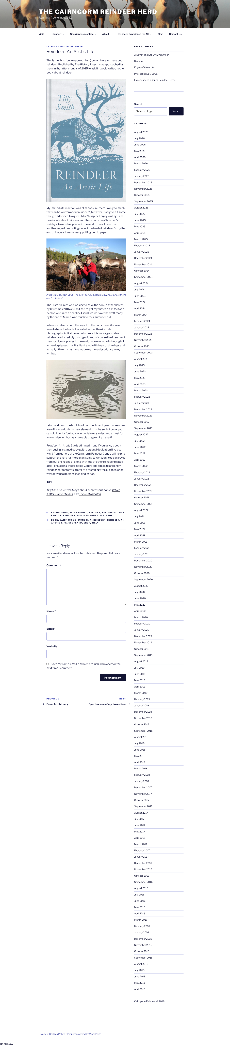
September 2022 (143, 428)
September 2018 (143, 730)
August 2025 (141, 207)
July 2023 (139, 365)
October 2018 (141, 724)
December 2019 (143, 636)
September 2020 (143, 579)
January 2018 (141, 781)
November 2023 (143, 339)
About (105, 34)
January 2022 (141, 478)
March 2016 (140, 919)
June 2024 (140, 295)
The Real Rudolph (90, 494)
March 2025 (141, 239)
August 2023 (141, 358)
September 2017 (143, 806)
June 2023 (140, 371)
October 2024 (142, 270)
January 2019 (141, 705)
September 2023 (143, 352)
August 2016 (141, 888)
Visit (41, 34)
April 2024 (139, 308)
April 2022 (139, 459)
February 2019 (142, 699)
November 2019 (143, 642)
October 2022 (141, 421)
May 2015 (139, 982)
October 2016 (141, 875)
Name (51, 611)
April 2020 (140, 610)
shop (87, 523)
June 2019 (139, 674)
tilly (95, 523)
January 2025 (141, 251)
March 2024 (141, 314)
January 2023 (141, 402)
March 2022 (140, 466)
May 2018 (139, 755)
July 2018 (139, 743)
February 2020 (142, 623)
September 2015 (143, 957)
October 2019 (141, 648)
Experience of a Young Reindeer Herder (155, 80)
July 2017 (139, 818)
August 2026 (141, 132)
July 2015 (139, 970)
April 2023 (139, 384)
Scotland (75, 523)
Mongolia (85, 520)
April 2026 (139, 157)
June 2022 (139, 447)
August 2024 (141, 283)
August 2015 (141, 963)
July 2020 (139, 592)
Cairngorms (59, 512)
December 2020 (143, 560)
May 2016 (139, 907)
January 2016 (141, 932)
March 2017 (140, 844)
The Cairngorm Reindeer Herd (98, 12)
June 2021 (139, 522)
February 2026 (142, 169)
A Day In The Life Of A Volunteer (151, 54)
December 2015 (143, 938)
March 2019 (140, 692)
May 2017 (139, 831)
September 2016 (143, 881)
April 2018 (139, 762)
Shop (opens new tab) (81, 34)
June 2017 (139, 825)
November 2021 (143, 491)
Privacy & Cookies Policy (51, 1034)
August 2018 (141, 737)
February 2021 (142, 547)
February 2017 (142, 850)
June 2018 (139, 749)
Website (51, 646)
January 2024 (141, 327)
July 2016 (139, 894)
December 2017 (143, 787)
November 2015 (143, 945)
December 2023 (143, 333)
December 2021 (143, 484)
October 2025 (142, 194)
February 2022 (142, 472)
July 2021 (139, 516)
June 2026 (140, 144)
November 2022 (143, 415)
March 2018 (140, 768)
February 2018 (142, 774)
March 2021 (140, 541)
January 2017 (141, 856)
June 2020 (140, 598)
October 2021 (141, 497)
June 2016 (139, 900)
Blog (160, 34)
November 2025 (143, 188)
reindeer (99, 520)
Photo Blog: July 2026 (146, 73)
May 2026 (139, 151)
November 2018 (143, 718)
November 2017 (143, 793)
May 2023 (139, 377)
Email (51, 628)
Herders (95, 512)
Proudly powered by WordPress (84, 1034)
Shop (109, 515)
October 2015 (141, 951)
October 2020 (142, 573)
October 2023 (142, 346)
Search (138, 104)
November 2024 (143, 264)
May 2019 (139, 680)
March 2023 (141, 390)
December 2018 (143, 711)
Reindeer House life (91, 515)
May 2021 (139, 529)
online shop (65, 461)
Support (57, 34)
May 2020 (139, 604)
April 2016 (139, 913)
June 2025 (140, 220)
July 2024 (139, 289)
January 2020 (141, 629)
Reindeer (77, 47)
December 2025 (143, 182)
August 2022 (141, 434)
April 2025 (139, 232)
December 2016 (143, 863)
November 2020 (143, 566)
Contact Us (175, 34)
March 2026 (141, 163)
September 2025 (143, 201)
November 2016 (143, 869)
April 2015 (139, 989)
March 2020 (141, 617)
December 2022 (143, 409)
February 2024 (142, 321)
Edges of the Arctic (144, 67)
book (54, 520)
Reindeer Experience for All (133, 34)
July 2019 (139, 667)
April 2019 (139, 686)
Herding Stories (113, 512)
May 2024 (139, 302)
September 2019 (143, 655)
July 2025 (139, 214)
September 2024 (143, 276)
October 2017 (141, 800)
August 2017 (141, 812)
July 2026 (139, 138)
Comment (53, 565)
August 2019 (141, 661)
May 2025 (139, 226)
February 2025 (142, 245)
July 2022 (139, 440)
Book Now (6, 1043)
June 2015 (139, 976)
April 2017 (139, 837)
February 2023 (142, 396)
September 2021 (143, 503)
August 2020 (141, 585)
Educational (79, 512)
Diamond (139, 61)
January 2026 (141, 176)
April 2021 (139, 535)
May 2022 (139, 453)
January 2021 (141, 554)
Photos (56, 515)
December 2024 (143, 258)
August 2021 (141, 510)
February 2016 (142, 926)
